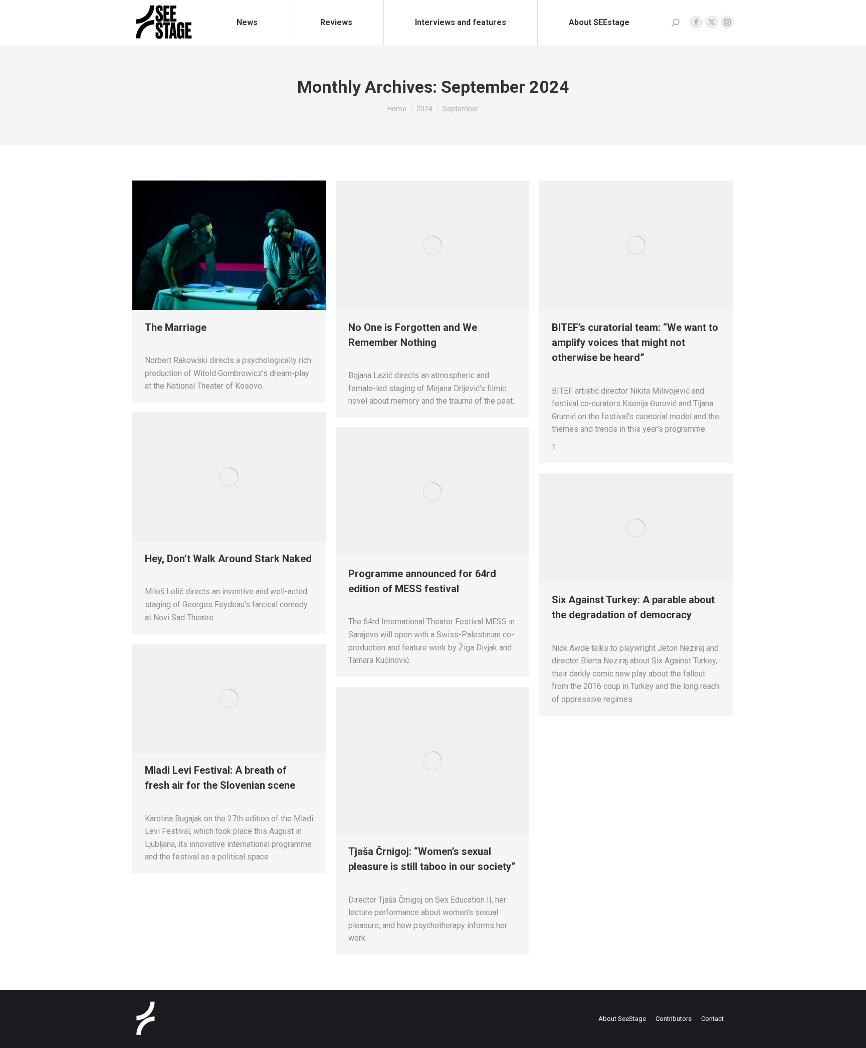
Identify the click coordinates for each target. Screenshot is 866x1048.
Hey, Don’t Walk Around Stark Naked (228, 559)
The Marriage (175, 327)
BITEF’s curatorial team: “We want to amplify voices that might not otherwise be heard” (635, 342)
